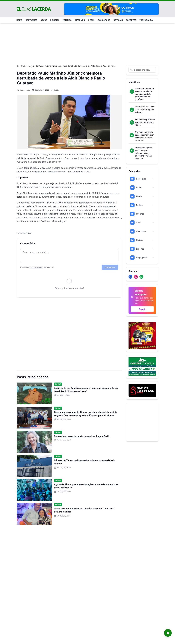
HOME (19, 20)
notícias (118, 20)
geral (91, 20)
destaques (31, 20)
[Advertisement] (87, 42)
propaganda (146, 20)
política (67, 20)
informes (80, 20)
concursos (104, 20)
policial (54, 20)
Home (22, 66)
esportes (131, 20)
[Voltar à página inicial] (168, 633)
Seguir (142, 309)
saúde (43, 20)
